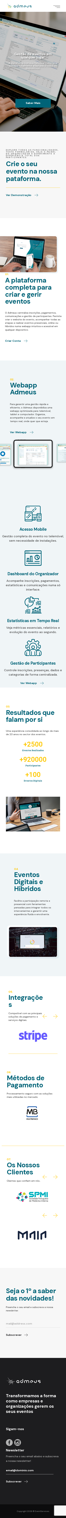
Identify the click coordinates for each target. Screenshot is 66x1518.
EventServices (42, 1511)
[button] (45, 1016)
